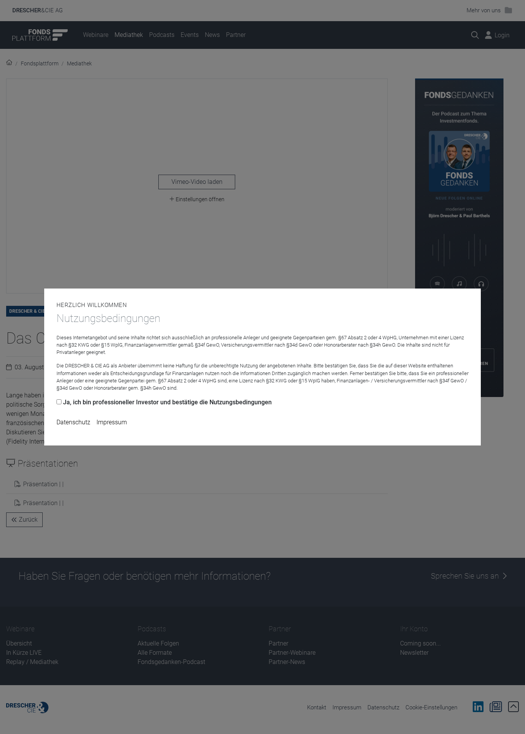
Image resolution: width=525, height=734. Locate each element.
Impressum (111, 422)
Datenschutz (73, 422)
